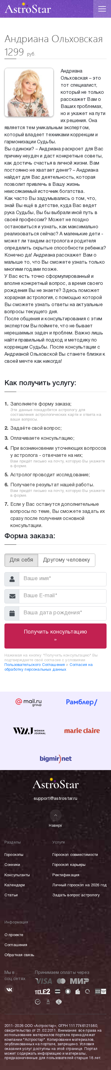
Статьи (11, 895)
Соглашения (15, 945)
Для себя (21, 560)
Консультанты (17, 875)
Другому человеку (66, 560)
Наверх (55, 825)
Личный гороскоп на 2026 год (79, 885)
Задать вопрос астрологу (76, 895)
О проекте (13, 935)
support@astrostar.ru (56, 799)
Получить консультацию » (55, 636)
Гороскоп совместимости (75, 855)
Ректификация (65, 875)
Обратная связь (19, 955)
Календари (14, 885)
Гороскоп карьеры (69, 865)
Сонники (12, 865)
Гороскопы (13, 855)
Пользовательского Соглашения (34, 665)
